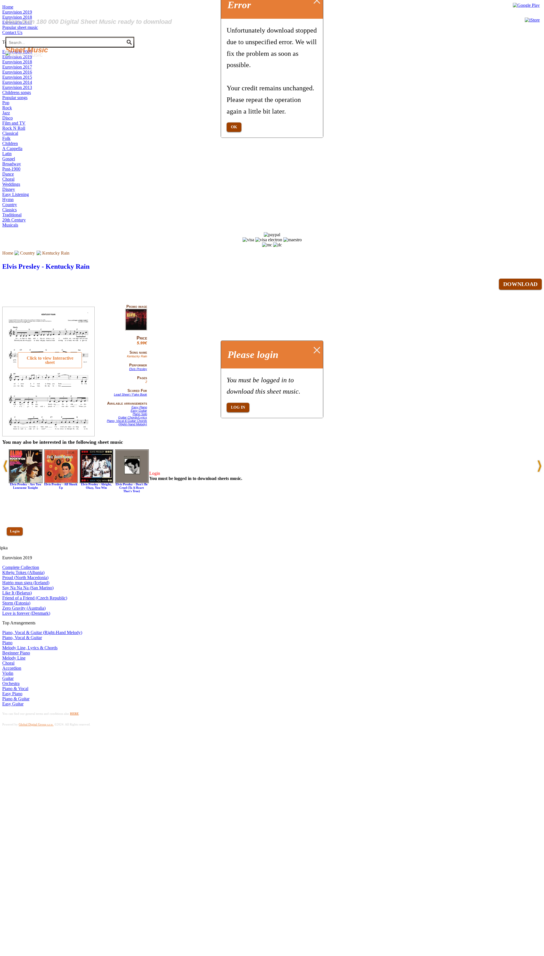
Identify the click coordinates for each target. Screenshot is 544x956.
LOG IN (238, 407)
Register (16, 547)
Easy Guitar (139, 410)
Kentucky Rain (55, 253)
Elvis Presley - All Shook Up (60, 486)
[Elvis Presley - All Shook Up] (61, 481)
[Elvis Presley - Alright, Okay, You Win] (96, 481)
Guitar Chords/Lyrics (132, 417)
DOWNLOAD (520, 284)
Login (15, 531)
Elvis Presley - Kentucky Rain (46, 266)
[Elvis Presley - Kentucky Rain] (136, 329)
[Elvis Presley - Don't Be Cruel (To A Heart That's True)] (132, 481)
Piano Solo (140, 414)
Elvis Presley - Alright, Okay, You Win (96, 486)
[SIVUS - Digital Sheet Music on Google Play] (526, 5)
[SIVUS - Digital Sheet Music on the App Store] (532, 20)
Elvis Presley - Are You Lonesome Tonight (25, 486)
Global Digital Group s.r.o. (36, 724)
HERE (74, 713)
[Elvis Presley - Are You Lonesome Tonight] (25, 481)
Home (7, 253)
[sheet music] (24, 54)
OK (234, 127)
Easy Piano (139, 407)
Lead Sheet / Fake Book (130, 394)
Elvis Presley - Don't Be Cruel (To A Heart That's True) (132, 488)
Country (27, 253)
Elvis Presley (138, 369)
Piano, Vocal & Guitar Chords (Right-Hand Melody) (127, 422)
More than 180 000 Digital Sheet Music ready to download (88, 21)
